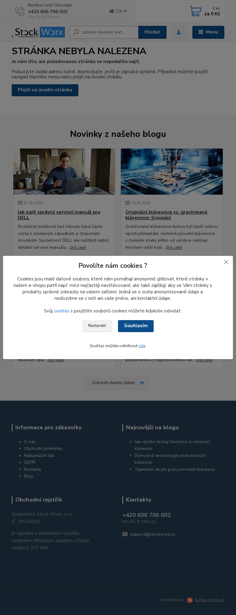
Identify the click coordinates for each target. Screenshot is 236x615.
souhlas (61, 311)
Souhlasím (136, 326)
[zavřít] (226, 262)
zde (142, 346)
